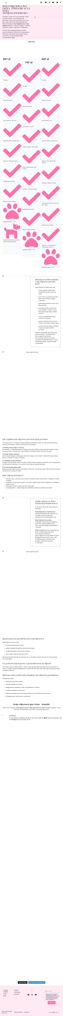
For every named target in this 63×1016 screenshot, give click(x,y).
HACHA (56, 1012)
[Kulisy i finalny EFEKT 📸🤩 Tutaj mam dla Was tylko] (19, 840)
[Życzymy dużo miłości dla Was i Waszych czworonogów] (31, 827)
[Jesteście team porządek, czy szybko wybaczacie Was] (56, 829)
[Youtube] (53, 2)
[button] (41, 2)
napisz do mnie (46, 707)
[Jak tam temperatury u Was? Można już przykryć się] (31, 734)
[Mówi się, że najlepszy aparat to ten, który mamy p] (19, 759)
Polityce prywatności (49, 999)
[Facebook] (45, 2)
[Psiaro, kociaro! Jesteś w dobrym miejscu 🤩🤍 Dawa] (44, 813)
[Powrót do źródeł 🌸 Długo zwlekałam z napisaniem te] (6, 890)
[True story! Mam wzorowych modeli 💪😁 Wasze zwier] (44, 734)
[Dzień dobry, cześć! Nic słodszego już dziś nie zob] (56, 732)
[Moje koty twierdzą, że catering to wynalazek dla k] (6, 761)
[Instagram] (49, 2)
